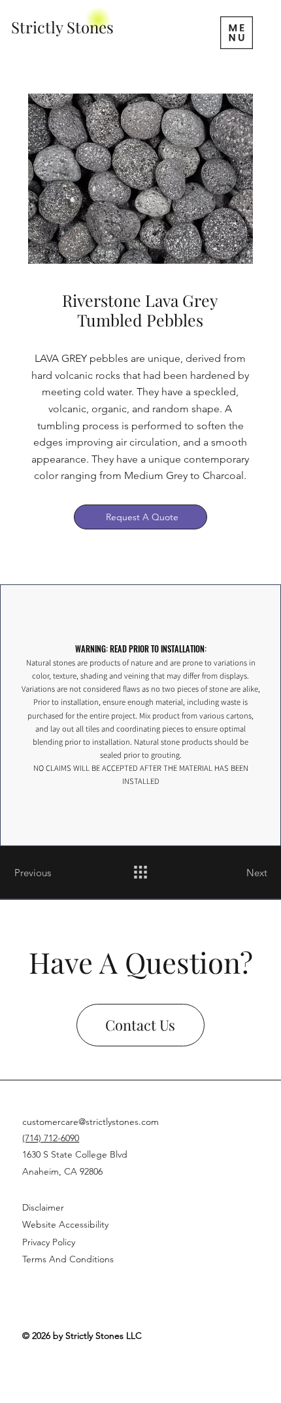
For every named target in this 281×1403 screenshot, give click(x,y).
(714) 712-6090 (50, 1138)
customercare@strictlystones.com (90, 1122)
